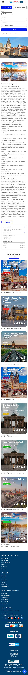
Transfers (3, 568)
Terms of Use (19, 33)
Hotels (2, 564)
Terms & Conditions (5, 601)
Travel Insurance (5, 597)
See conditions (14, 656)
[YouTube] (18, 618)
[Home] (2, 618)
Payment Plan (4, 603)
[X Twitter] (9, 618)
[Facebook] (5, 618)
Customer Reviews (5, 595)
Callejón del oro (7, 237)
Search (14, 29)
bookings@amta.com (8, 613)
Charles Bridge (7, 238)
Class (2, 11)
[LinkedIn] (22, 618)
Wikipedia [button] (8, 222)
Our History (4, 580)
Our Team (3, 582)
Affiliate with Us (4, 586)
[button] (25, 2)
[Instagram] (12, 618)
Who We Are (4, 578)
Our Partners (4, 584)
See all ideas (14, 257)
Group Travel (4, 593)
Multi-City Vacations (5, 562)
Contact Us (3, 575)
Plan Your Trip (4, 558)
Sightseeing (4, 566)
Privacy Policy (4, 599)
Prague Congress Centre (9, 235)
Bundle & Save (4, 560)
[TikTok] (15, 618)
